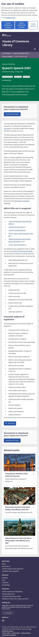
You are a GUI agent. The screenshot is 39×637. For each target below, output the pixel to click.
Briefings (5, 578)
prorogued (7, 128)
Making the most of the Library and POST (15, 599)
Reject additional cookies (21, 25)
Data (3, 580)
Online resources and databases (12, 591)
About (4, 564)
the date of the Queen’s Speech (22, 251)
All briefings (6, 585)
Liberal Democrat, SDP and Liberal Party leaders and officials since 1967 (18, 540)
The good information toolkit (11, 596)
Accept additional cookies (8, 25)
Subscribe (8, 613)
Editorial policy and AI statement (12, 569)
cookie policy (10, 18)
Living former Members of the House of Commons (16, 475)
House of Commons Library (15, 43)
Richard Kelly (7, 80)
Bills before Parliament (22, 201)
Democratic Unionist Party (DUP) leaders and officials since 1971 (17, 508)
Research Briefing (7, 56)
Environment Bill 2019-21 (17, 227)
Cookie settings (33, 25)
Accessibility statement (9, 635)
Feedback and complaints (10, 571)
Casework (5, 582)
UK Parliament (6, 53)
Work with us (6, 566)
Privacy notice (6, 633)
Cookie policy (16, 633)
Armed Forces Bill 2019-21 (17, 230)
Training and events (8, 594)
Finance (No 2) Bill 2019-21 (17, 245)
